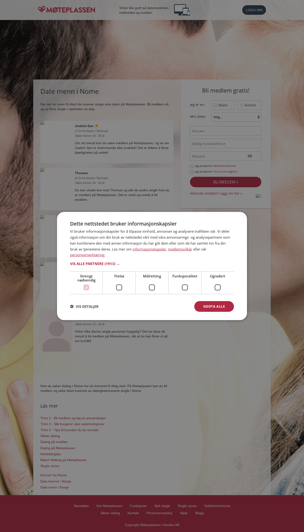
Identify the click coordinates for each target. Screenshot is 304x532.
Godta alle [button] (214, 306)
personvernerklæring (87, 254)
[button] (152, 263)
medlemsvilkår (180, 248)
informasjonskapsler (149, 248)
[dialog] (152, 266)
